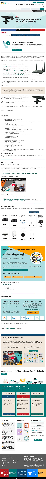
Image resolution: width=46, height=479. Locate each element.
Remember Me (19, 9)
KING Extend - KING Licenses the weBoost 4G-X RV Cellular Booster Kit (17, 200)
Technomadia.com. (10, 458)
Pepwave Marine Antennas (32, 229)
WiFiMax (13, 325)
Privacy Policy (24, 478)
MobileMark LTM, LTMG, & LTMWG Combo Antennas (41, 216)
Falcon (9, 325)
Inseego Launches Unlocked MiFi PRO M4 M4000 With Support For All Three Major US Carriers (7, 431)
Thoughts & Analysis (7, 284)
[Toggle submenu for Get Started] (22, 4)
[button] (43, 6)
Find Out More (4, 373)
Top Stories (9, 428)
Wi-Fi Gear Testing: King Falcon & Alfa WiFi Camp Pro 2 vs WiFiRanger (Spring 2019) (20, 173)
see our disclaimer (6, 306)
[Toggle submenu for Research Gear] (36, 4)
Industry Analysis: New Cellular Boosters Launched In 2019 (15, 199)
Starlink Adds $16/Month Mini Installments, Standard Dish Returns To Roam (8, 442)
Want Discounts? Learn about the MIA (32, 309)
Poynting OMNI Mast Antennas (32, 216)
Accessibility (38, 478)
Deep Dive (5, 285)
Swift (17, 325)
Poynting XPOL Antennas (14, 229)
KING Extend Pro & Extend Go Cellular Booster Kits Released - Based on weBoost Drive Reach (22, 196)
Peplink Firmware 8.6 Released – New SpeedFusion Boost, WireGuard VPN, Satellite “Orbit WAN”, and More (7, 437)
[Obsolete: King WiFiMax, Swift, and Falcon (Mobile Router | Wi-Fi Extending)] (7, 13)
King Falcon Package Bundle (10, 328)
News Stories (6, 428)
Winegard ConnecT (5, 215)
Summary (5, 291)
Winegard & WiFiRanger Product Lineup (23, 216)
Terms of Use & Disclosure (31, 478)
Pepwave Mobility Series (5, 229)
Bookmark (4, 32)
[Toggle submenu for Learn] (40, 4)
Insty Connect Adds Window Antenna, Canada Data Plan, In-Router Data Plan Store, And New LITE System (8, 447)
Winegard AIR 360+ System (14, 216)
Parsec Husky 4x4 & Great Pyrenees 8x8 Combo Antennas (23, 230)
